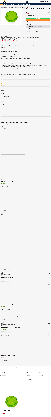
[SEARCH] (27, 2)
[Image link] (46, 386)
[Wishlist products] (45, 2)
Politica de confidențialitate (42, 371)
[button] (8, 186)
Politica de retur (41, 372)
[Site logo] (4, 1)
